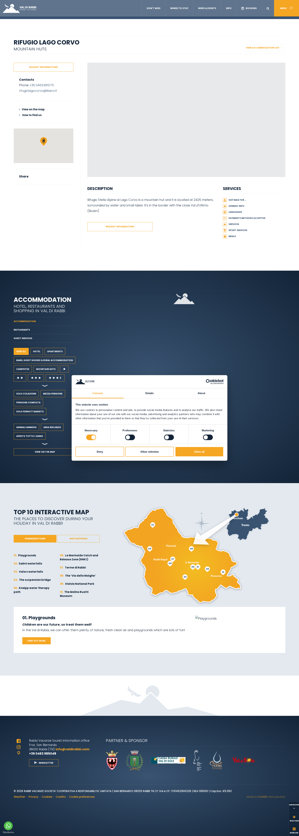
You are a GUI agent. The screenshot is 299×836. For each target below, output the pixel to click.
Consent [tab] (97, 393)
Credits (61, 797)
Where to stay (179, 8)
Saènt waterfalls (28, 563)
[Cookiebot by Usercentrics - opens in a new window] (208, 381)
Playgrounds (25, 555)
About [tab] (201, 393)
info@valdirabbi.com (73, 749)
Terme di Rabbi (73, 567)
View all (21, 351)
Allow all (199, 451)
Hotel (36, 351)
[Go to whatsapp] (8, 825)
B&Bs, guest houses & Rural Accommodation (44, 360)
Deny (100, 451)
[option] (186, 120)
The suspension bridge (32, 580)
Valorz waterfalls (28, 571)
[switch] (130, 437)
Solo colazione (26, 393)
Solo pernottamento (30, 411)
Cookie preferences (82, 797)
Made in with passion (266, 797)
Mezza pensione (52, 393)
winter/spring (79, 538)
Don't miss (153, 8)
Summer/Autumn (35, 538)
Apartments (55, 351)
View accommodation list (262, 47)
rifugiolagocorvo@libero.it (38, 90)
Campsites (22, 369)
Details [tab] (149, 393)
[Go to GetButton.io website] (8, 832)
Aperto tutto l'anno (29, 436)
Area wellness (52, 427)
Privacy (33, 797)
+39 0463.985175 (41, 85)
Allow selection (149, 451)
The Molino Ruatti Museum (74, 594)
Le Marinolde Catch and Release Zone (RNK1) (79, 557)
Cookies (47, 797)
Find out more (37, 640)
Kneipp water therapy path (31, 590)
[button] (268, 8)
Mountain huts (46, 369)
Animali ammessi (26, 427)
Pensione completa (28, 402)
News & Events (207, 8)
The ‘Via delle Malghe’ (78, 575)
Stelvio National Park (77, 584)
